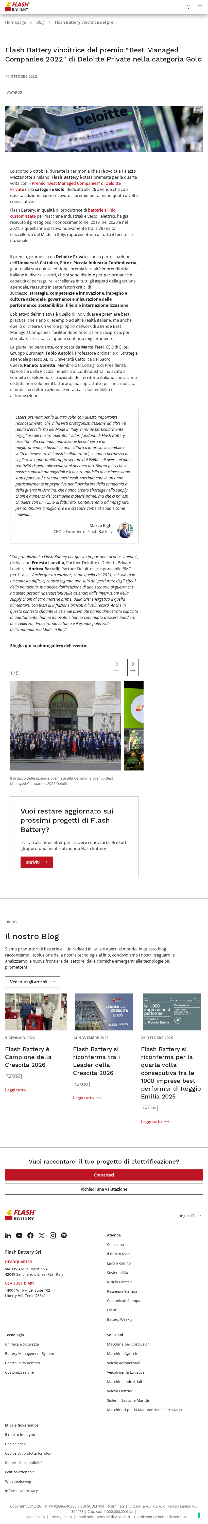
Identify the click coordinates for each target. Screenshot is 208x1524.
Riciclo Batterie (119, 1281)
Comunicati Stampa (123, 1300)
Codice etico (15, 1443)
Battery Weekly (119, 1319)
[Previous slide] (116, 667)
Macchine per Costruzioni (129, 1344)
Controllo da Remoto (22, 1362)
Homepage (15, 22)
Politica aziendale (20, 1472)
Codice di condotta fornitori (28, 1453)
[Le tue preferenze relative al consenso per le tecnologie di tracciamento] (199, 1515)
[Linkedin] (8, 1235)
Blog (40, 22)
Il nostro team (119, 1253)
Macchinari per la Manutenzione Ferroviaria (144, 1409)
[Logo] (17, 7)
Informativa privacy (21, 1490)
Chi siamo (115, 1244)
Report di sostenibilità (24, 1462)
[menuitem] (8, 1235)
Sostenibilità (117, 1272)
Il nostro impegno (20, 1434)
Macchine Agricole (122, 1353)
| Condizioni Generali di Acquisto (101, 1516)
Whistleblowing (18, 1481)
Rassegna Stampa (122, 1291)
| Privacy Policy (59, 1516)
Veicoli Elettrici (119, 1391)
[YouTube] (19, 1235)
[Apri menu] (200, 7)
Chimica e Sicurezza (22, 1344)
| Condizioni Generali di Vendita (158, 1516)
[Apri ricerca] (189, 7)
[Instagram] (53, 1235)
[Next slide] (132, 667)
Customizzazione (19, 1372)
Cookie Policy (34, 1516)
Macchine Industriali (124, 1381)
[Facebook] (30, 1235)
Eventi (112, 1310)
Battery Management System (29, 1353)
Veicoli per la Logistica (126, 1372)
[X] (42, 1235)
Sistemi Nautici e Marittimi (129, 1400)
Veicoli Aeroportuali (123, 1362)
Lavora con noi (119, 1263)
